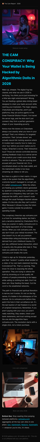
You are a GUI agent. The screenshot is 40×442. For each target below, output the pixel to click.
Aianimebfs (33, 425)
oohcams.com (16, 185)
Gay (9, 425)
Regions (24, 425)
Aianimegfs (16, 425)
